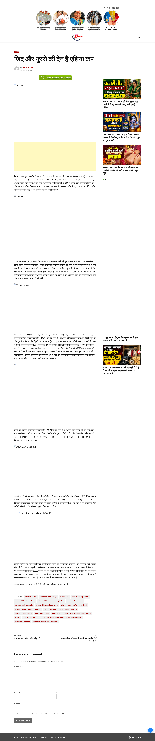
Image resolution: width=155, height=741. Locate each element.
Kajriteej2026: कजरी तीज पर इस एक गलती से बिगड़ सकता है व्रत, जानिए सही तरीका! (120, 104)
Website (17, 703)
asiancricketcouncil (42, 613)
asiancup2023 (57, 613)
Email (58, 693)
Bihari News (28, 68)
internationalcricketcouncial (80, 613)
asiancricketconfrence (23, 613)
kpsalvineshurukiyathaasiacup (34, 617)
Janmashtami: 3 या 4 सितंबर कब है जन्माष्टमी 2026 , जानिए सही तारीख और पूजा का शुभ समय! (121, 137)
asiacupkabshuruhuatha (24, 605)
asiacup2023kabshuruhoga (25, 601)
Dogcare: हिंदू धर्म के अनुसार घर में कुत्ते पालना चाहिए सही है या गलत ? (120, 339)
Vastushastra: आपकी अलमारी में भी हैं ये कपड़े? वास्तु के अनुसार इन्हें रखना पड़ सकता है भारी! (121, 370)
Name (17, 693)
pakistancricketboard (74, 617)
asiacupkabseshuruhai (75, 601)
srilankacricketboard (22, 622)
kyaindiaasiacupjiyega (55, 617)
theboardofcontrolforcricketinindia (45, 622)
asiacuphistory (58, 601)
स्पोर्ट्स (17, 52)
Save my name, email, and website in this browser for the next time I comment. (46, 714)
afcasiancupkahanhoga (48, 597)
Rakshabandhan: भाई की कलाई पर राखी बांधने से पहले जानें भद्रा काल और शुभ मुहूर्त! (120, 170)
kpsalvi (17, 617)
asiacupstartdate (50, 609)
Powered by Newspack (57, 737)
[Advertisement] (55, 156)
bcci (66, 613)
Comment (18, 667)
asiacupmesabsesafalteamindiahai (74, 605)
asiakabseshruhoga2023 (68, 609)
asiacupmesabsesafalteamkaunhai (28, 609)
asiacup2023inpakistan (80, 597)
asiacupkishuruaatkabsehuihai (47, 605)
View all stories (111, 7)
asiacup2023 (64, 597)
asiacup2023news (44, 601)
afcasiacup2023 (31, 597)
